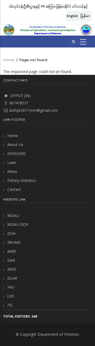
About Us (15, 144)
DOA (11, 233)
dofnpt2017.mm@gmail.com (33, 110)
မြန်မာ (85, 16)
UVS (10, 296)
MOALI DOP (17, 224)
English (72, 16)
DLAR (12, 278)
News (12, 171)
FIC (10, 305)
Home (8, 60)
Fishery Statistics (21, 180)
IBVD (11, 269)
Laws (11, 162)
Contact (14, 189)
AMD (11, 251)
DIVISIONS (16, 153)
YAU (11, 287)
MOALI (13, 215)
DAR (11, 260)
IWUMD (14, 242)
